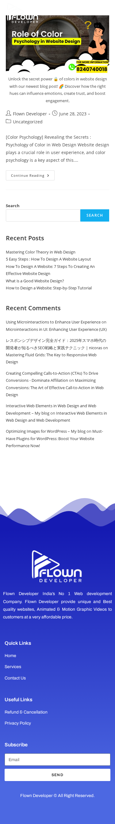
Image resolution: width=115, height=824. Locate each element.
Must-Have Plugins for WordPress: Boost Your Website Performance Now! (54, 438)
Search (13, 205)
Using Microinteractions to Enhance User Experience (53, 322)
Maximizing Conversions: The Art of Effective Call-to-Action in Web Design (55, 387)
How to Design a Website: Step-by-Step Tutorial (49, 288)
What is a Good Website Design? (35, 281)
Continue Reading (33, 174)
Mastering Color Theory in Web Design (40, 252)
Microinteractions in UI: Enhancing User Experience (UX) (56, 329)
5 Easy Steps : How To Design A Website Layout (48, 259)
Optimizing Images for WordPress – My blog (46, 431)
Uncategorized (28, 122)
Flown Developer (30, 114)
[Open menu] (102, 10)
